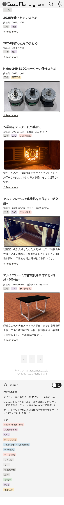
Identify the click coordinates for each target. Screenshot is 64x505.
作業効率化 (9, 469)
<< (24, 359)
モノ (6, 464)
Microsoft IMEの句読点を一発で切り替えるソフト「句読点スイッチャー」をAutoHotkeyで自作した (29, 404)
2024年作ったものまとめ (20, 43)
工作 (6, 26)
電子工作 (16, 77)
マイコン (8, 459)
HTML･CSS (10, 439)
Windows (9, 449)
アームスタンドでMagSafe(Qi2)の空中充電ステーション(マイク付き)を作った (31, 412)
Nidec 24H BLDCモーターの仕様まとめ (29, 68)
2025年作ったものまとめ (20, 18)
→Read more (10, 31)
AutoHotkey (10, 429)
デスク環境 (25, 135)
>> (40, 359)
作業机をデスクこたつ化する (22, 127)
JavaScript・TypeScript (16, 444)
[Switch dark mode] (59, 4)
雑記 (14, 26)
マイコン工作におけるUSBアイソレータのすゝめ (29, 397)
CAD (14, 135)
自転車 (7, 479)
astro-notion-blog (39, 370)
